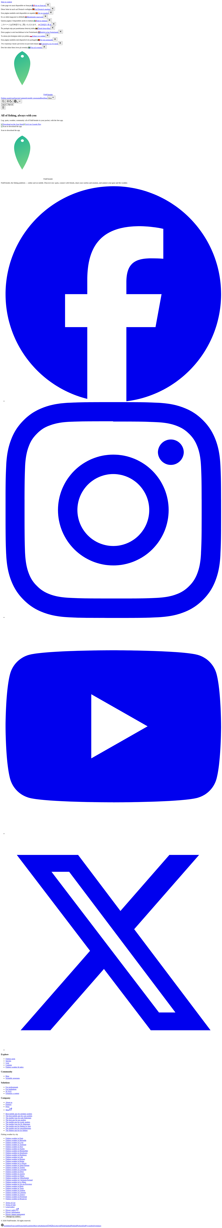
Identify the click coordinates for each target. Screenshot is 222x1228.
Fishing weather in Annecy (15, 1195)
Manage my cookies (13, 1216)
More (50, 98)
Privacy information (13, 1212)
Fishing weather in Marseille (16, 1140)
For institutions (11, 1089)
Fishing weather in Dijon (15, 1172)
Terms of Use (10, 1203)
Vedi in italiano (40, 21)
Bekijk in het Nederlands (48, 32)
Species (17, 98)
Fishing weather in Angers (15, 1174)
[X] (113, 1050)
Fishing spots (6, 98)
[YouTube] (113, 834)
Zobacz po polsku (37, 36)
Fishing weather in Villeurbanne (17, 1178)
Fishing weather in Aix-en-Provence (19, 1184)
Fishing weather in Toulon (15, 1167)
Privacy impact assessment (15, 1214)
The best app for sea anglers (16, 1120)
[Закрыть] (60, 43)
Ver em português (45, 40)
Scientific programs (33, 98)
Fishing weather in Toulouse (16, 1145)
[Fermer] (48, 5)
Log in (4, 104)
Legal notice (10, 1207)
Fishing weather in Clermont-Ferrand (19, 1180)
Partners (8, 1105)
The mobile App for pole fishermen (18, 1118)
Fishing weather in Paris (14, 1138)
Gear (12, 98)
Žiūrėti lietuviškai (42, 28)
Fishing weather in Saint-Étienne (17, 1165)
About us (9, 1102)
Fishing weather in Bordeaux (16, 1155)
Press (7, 1107)
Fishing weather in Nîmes (15, 1176)
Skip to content (6, 2)
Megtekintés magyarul (34, 17)
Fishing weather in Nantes (15, 1149)
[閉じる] (53, 24)
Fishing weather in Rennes (15, 1159)
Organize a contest (12, 1093)
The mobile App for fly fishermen (18, 1124)
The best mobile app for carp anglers (19, 1116)
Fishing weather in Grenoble (16, 1170)
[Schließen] (52, 9)
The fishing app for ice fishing (17, 1130)
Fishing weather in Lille (14, 1157)
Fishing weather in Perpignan (16, 1197)
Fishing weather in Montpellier (17, 1151)
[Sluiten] (60, 32)
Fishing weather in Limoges (16, 1192)
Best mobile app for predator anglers (19, 1114)
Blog (42, 98)
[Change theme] (9, 101)
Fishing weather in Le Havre (16, 1163)
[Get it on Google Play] (32, 124)
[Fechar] (55, 39)
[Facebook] (113, 401)
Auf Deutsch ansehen (41, 9)
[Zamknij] (47, 35)
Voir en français (39, 5)
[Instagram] (113, 617)
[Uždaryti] (52, 28)
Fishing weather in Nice (14, 1147)
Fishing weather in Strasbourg (16, 1153)
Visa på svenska (35, 48)
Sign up (10, 104)
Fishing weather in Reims (15, 1161)
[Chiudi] (49, 20)
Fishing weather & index (15, 1067)
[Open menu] (3, 108)
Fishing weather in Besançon (16, 1199)
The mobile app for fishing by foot (18, 1126)
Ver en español (42, 13)
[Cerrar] (51, 12)
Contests (23, 98)
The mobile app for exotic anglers (18, 1122)
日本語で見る (44, 25)
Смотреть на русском (48, 44)
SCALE (9, 1091)
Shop (45, 98)
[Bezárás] (45, 16)
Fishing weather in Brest (14, 1186)
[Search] (3, 101)
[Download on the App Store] (12, 124)
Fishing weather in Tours (15, 1188)
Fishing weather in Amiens (15, 1190)
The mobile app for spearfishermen (18, 1128)
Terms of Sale (11, 1205)
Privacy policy (11, 1210)
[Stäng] (44, 47)
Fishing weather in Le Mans (16, 1182)
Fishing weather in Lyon (14, 1142)
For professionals (12, 1087)
